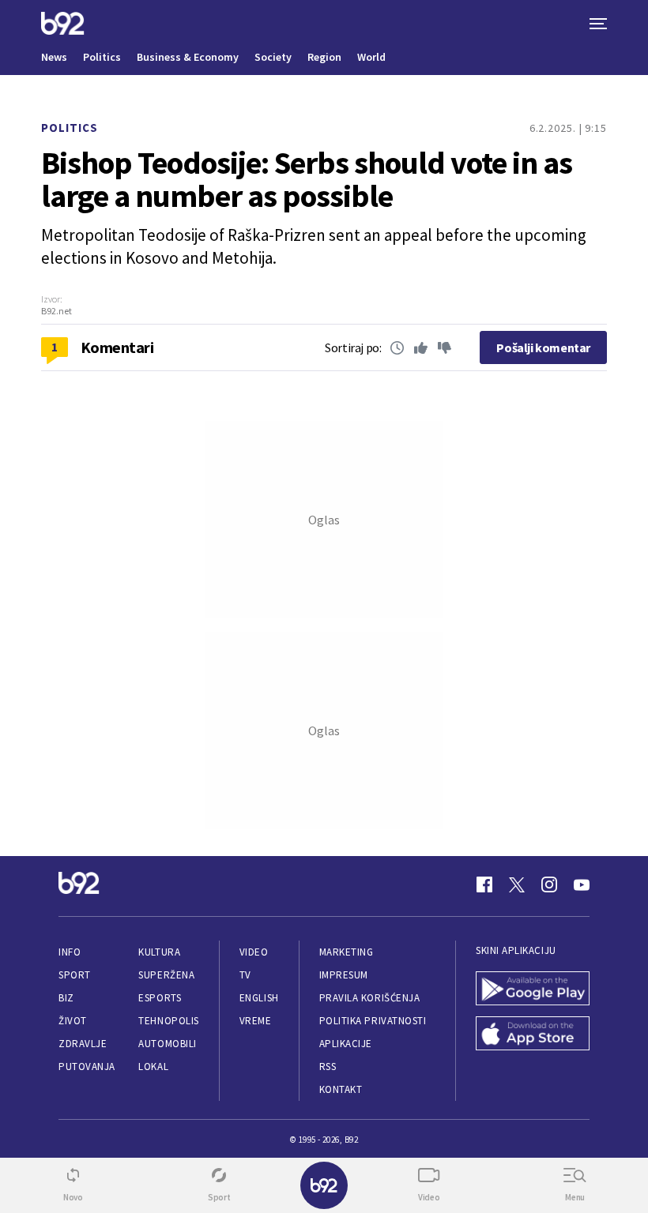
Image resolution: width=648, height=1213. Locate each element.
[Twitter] (517, 884)
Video (254, 952)
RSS (328, 1066)
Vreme (255, 1020)
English (259, 998)
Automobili (167, 1043)
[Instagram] (549, 884)
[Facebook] (484, 884)
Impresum (343, 975)
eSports (159, 998)
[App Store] (533, 1034)
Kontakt (341, 1089)
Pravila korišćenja (369, 998)
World (371, 57)
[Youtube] (582, 884)
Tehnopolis (168, 1020)
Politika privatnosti (373, 1020)
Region (324, 57)
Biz (66, 998)
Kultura (159, 952)
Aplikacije (345, 1043)
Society (273, 57)
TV (245, 975)
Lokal (153, 1066)
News (54, 57)
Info (69, 952)
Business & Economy (188, 57)
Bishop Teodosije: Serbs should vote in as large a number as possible (306, 179)
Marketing (346, 952)
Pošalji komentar (543, 347)
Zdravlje (82, 1043)
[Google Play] (533, 989)
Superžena (166, 975)
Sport (74, 975)
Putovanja (86, 1066)
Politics (102, 57)
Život (72, 1020)
